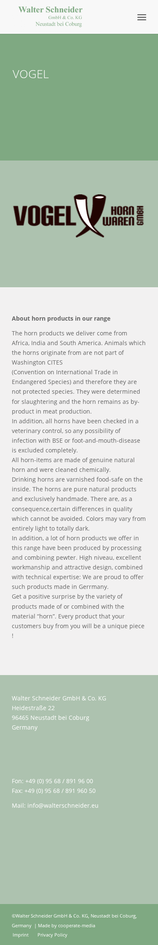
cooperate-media (76, 925)
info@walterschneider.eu (63, 805)
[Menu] (141, 17)
